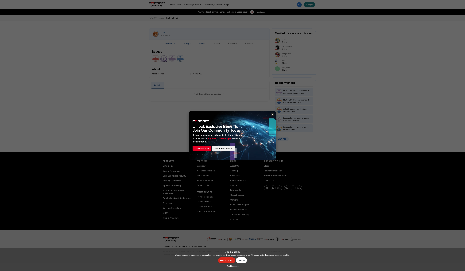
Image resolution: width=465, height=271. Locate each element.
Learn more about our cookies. (277, 255)
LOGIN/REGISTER (202, 148)
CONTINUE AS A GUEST (223, 148)
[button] (232, 266)
